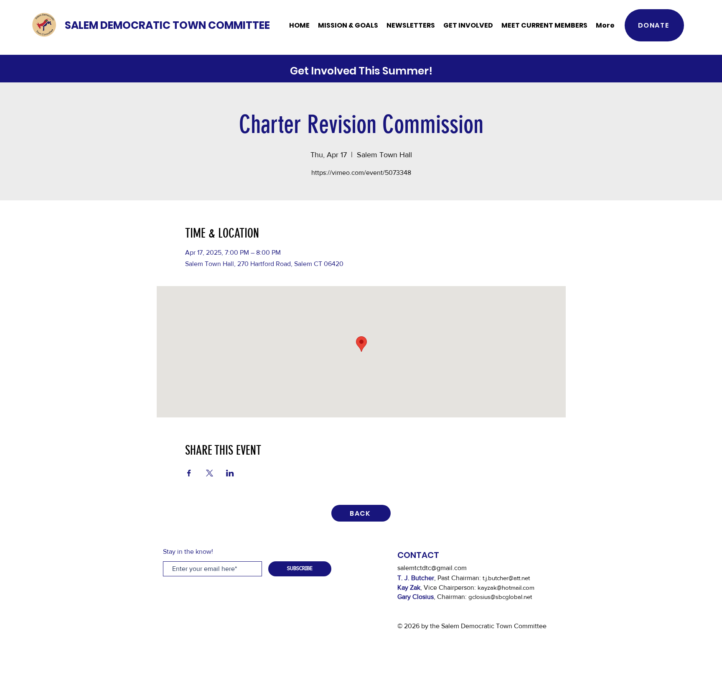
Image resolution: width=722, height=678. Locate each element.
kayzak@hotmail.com (506, 587)
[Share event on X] (210, 473)
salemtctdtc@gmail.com (432, 567)
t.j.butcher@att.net (506, 577)
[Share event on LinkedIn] (230, 473)
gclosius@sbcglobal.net (500, 596)
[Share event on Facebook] (189, 473)
